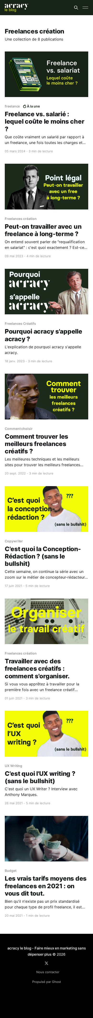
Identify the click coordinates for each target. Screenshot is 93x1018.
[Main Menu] (85, 7)
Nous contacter (47, 972)
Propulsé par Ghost (46, 982)
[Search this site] (76, 7)
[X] (46, 963)
